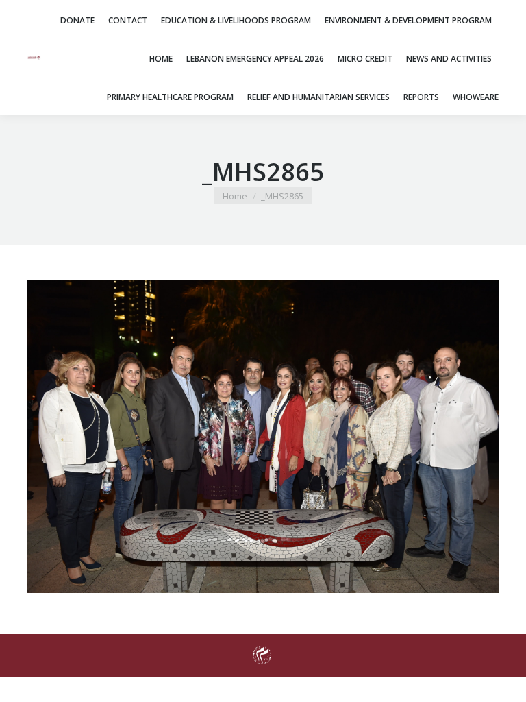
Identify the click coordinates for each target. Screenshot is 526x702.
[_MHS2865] (263, 436)
